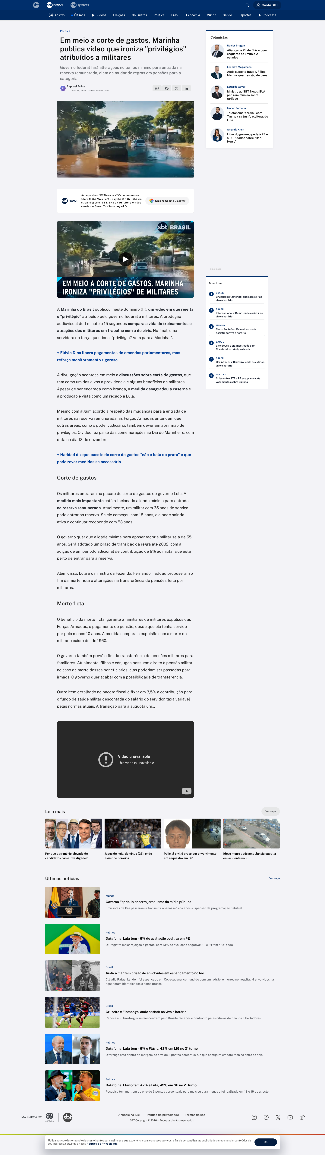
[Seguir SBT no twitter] (278, 1117)
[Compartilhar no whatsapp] (157, 88)
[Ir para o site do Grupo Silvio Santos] (39, 1117)
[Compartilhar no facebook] (166, 88)
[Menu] (288, 5)
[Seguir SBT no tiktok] (302, 1117)
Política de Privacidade (102, 1143)
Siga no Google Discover (170, 200)
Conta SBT (270, 5)
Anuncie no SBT (129, 1115)
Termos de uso (195, 1115)
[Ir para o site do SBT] (67, 1117)
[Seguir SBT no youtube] (290, 1117)
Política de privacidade (163, 1115)
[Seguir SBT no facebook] (266, 1117)
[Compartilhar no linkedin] (186, 88)
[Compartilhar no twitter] (176, 88)
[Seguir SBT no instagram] (254, 1117)
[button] (73, 845)
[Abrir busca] (247, 5)
